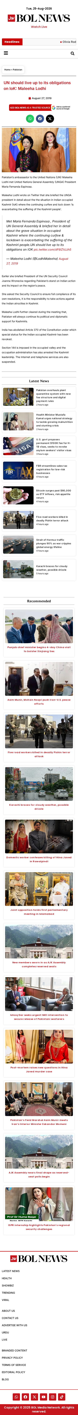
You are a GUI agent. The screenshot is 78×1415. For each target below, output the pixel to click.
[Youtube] (43, 1397)
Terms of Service (14, 1364)
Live (4, 1339)
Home (7, 69)
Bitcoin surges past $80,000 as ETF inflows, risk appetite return (53, 494)
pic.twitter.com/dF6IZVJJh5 (52, 249)
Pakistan (17, 69)
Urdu (5, 1332)
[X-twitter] (34, 1397)
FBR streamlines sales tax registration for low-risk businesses (51, 469)
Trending (8, 1292)
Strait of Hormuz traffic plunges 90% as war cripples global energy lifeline (53, 543)
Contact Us (10, 1317)
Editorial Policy (13, 1372)
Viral (5, 1299)
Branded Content (14, 1350)
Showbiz (8, 1285)
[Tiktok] (61, 1397)
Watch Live (39, 27)
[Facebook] (25, 1397)
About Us (8, 1310)
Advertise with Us (14, 1325)
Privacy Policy (12, 1357)
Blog (5, 1379)
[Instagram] (52, 1397)
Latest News (11, 1271)
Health (7, 1278)
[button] (30, 119)
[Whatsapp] (16, 1397)
